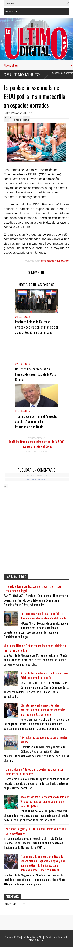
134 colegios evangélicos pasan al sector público (43, 739)
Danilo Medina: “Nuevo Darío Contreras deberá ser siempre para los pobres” (34, 771)
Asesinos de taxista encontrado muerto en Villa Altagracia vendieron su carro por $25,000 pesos (44, 801)
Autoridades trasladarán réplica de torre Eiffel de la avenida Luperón (44, 675)
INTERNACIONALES (18, 113)
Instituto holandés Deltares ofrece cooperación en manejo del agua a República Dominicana (36, 327)
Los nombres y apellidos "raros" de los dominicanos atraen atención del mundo (43, 615)
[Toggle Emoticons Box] (6, 486)
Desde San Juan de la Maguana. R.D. (48, 938)
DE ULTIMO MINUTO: (22, 74)
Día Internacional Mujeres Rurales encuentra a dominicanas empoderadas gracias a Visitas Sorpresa (42, 710)
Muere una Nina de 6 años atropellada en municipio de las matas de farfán (35, 647)
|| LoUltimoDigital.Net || (32, 937)
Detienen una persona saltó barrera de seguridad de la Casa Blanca (35, 374)
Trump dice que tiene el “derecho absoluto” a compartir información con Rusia (36, 421)
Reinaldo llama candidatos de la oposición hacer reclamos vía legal (33, 588)
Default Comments (37, 475)
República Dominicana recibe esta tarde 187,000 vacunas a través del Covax (36, 444)
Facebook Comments (37, 480)
